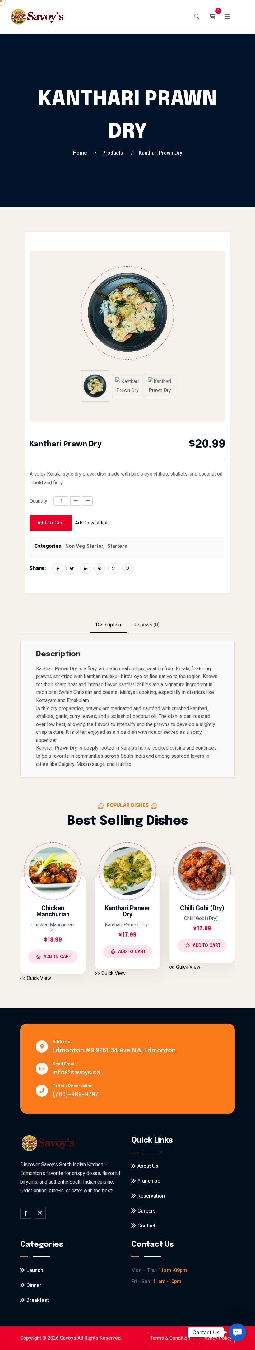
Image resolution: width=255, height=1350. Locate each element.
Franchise (148, 1181)
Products (112, 153)
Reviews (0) (146, 625)
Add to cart (50, 523)
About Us (147, 1166)
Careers (146, 1211)
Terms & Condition (170, 1338)
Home (80, 153)
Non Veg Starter (84, 546)
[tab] (108, 625)
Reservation (151, 1196)
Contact (146, 1226)
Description (108, 625)
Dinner (33, 1285)
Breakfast (37, 1300)
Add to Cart (96, 952)
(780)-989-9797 (76, 1095)
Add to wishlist (91, 523)
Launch (34, 1270)
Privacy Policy (216, 1338)
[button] (237, 1332)
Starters (117, 546)
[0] (212, 17)
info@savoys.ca (76, 1072)
